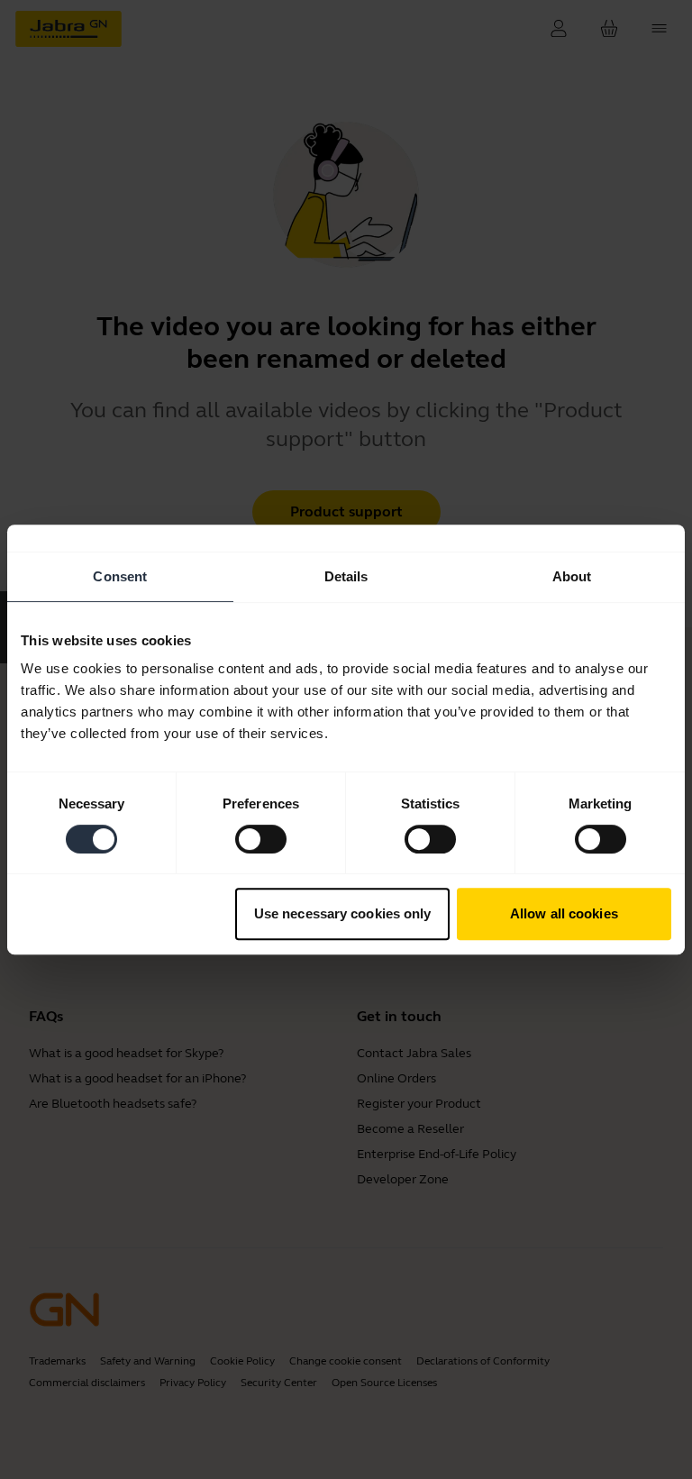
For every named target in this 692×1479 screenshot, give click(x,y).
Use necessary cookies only (343, 913)
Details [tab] (346, 576)
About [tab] (572, 576)
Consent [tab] (120, 576)
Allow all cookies (564, 913)
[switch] (261, 839)
